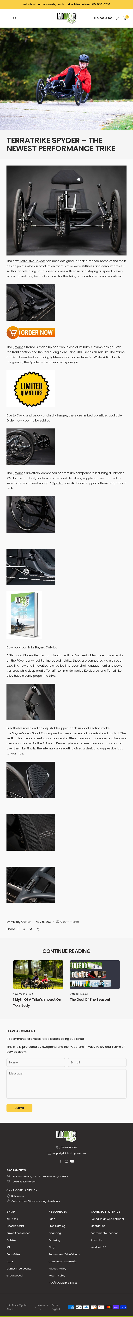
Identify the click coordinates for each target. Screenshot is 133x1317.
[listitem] (18, 929)
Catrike (11, 1240)
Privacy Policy (94, 1047)
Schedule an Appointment (107, 1219)
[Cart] (125, 18)
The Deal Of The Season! (90, 999)
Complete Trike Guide (63, 1261)
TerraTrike (13, 1254)
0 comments (69, 922)
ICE (8, 1247)
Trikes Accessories (18, 1233)
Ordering (54, 1240)
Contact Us (98, 1226)
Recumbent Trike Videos (64, 1254)
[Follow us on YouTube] (72, 1161)
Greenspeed (14, 1275)
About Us (96, 1240)
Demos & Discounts (18, 1268)
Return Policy (57, 1275)
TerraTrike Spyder (32, 261)
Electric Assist (15, 1226)
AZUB (9, 1261)
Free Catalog (57, 1226)
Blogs (52, 1247)
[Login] (117, 18)
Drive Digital (56, 1307)
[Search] (14, 18)
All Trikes (12, 1219)
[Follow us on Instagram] (66, 1161)
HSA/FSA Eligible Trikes (63, 1283)
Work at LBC (98, 1247)
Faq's (52, 1219)
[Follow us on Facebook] (61, 1161)
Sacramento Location (104, 1233)
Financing (55, 1233)
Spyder (18, 347)
